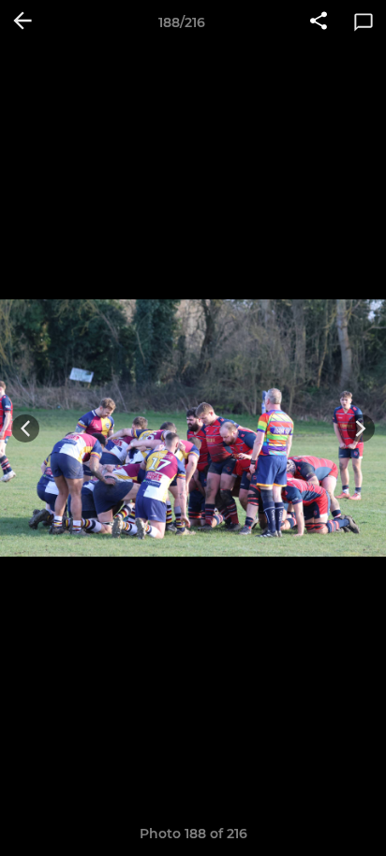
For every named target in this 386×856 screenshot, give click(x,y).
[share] (318, 22)
